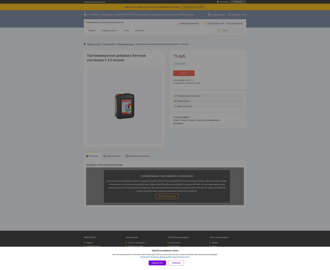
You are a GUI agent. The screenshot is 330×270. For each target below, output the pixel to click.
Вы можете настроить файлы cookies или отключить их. (164, 257)
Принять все (157, 263)
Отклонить (176, 263)
